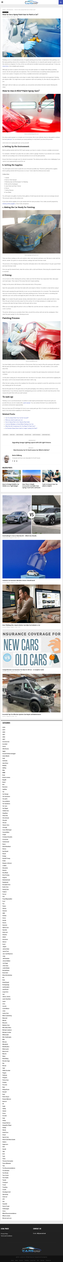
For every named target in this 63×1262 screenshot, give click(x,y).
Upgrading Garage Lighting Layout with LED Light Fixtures (31, 442)
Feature (4, 891)
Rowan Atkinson (6, 1099)
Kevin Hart (5, 972)
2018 (3, 727)
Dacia (3, 844)
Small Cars (5, 1132)
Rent (3, 1094)
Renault (4, 1092)
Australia (4, 760)
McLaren (4, 1022)
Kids (3, 980)
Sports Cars (5, 1137)
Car (3, 791)
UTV (3, 1199)
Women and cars (7, 1218)
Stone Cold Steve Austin (8, 1139)
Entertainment (6, 880)
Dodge (4, 856)
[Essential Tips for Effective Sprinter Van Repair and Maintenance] (31, 693)
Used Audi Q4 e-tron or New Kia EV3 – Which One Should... (19, 536)
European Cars (6, 884)
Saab (3, 1106)
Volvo (4, 1211)
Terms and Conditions (6, 1236)
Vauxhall (4, 1204)
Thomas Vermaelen (7, 1161)
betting (4, 768)
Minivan (4, 1042)
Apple (3, 751)
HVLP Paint (5, 434)
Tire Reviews (5, 1170)
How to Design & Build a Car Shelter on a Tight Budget (10, 485)
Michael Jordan (6, 1032)
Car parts (4, 798)
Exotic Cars (5, 887)
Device (4, 849)
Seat (3, 1118)
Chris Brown (5, 818)
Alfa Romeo (5, 748)
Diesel (4, 853)
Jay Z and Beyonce (7, 953)
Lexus (4, 1001)
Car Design (5, 794)
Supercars (5, 1144)
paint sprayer (27, 403)
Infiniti (4, 937)
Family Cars (5, 889)
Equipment (5, 882)
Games (4, 908)
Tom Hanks (5, 1177)
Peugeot (4, 1077)
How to (4, 922)
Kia (3, 977)
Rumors (4, 1101)
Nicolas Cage (6, 1061)
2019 (3, 729)
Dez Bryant (5, 851)
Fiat (3, 896)
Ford (3, 901)
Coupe (4, 834)
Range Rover (5, 1089)
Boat (3, 775)
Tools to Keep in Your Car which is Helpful (50, 485)
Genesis (4, 910)
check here (5, 66)
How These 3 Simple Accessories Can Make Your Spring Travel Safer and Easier (31, 486)
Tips (3, 1165)
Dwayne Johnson (7, 863)
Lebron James (6, 996)
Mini (3, 1039)
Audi (3, 758)
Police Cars (5, 1080)
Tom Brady (5, 1173)
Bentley (4, 765)
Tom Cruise (5, 1175)
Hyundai (4, 930)
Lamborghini (5, 987)
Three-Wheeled (6, 1163)
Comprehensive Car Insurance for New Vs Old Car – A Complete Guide (23, 670)
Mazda (4, 1020)
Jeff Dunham (5, 958)
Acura (4, 746)
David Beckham (6, 846)
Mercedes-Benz (6, 1027)
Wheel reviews (6, 1215)
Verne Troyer (6, 1206)
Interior (4, 942)
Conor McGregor (7, 830)
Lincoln (4, 1006)
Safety (4, 1108)
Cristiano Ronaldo (7, 837)
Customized (5, 841)
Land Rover (5, 989)
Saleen (4, 1111)
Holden (4, 915)
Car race (4, 806)
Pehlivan (4, 1075)
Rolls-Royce (5, 1096)
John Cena (5, 965)
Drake (4, 860)
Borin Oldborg (7, 16)
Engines (4, 877)
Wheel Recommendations (9, 1213)
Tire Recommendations (8, 1168)
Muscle (4, 1053)
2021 (3, 734)
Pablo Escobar (6, 1070)
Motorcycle (5, 1049)
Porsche (4, 1084)
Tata (3, 1151)
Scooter (4, 1115)
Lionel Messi (5, 1008)
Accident (4, 744)
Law (3, 994)
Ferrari (4, 894)
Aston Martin (5, 756)
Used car (4, 1196)
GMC (3, 913)
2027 (3, 739)
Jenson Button (6, 961)
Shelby (4, 1127)
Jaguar (4, 946)
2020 (3, 732)
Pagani (4, 1073)
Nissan (4, 1065)
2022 (3, 737)
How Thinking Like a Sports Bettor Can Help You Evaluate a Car (21, 625)
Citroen (4, 822)
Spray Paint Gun (45, 434)
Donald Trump (6, 858)
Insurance (5, 939)
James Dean (5, 949)
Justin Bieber (6, 968)
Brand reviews (6, 777)
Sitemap (42, 1260)
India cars (5, 932)
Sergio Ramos (6, 1123)
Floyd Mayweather (7, 899)
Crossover (5, 839)
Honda (4, 920)
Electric (4, 870)
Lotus (3, 1011)
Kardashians (5, 970)
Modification (5, 1046)
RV (3, 1103)
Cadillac (4, 789)
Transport (5, 1182)
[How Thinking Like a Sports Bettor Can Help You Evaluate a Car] (31, 604)
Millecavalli (5, 1034)
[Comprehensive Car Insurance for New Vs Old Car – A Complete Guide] (31, 648)
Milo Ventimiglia (6, 1037)
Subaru (4, 1142)
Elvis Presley (5, 875)
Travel (4, 1185)
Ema (5, 716)
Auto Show (5, 763)
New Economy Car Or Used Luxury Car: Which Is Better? (32, 450)
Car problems (6, 801)
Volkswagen (5, 1208)
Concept (4, 827)
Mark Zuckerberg (7, 1015)
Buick (3, 782)
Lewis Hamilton (6, 999)
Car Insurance (6, 796)
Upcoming (5, 1194)
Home (4, 918)
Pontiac (4, 1082)
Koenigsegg (5, 984)
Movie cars (5, 1051)
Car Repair (5, 808)
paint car (12, 434)
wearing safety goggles (8, 203)
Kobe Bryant (5, 982)
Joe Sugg (5, 963)
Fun (3, 903)
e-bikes (4, 865)
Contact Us (48, 1260)
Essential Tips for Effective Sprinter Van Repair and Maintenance (21, 714)
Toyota (4, 1180)
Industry (4, 934)
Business (4, 787)
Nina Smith (6, 537)
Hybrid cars (5, 927)
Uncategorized (6, 1192)
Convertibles (5, 832)
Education (5, 868)
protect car (28, 434)
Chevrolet (5, 815)
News (3, 1056)
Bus (3, 784)
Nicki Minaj (5, 1058)
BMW (3, 772)
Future (4, 906)
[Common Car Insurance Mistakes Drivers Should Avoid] (31, 559)
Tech (3, 1156)
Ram (3, 1087)
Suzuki (4, 1149)
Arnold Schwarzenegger (9, 753)
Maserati (4, 1018)
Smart (4, 1134)
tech (3, 1153)
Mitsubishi (5, 1044)
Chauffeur (5, 813)
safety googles (36, 434)
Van (3, 1201)
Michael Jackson (7, 1030)
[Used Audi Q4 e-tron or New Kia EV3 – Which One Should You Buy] (31, 514)
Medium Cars (6, 1025)
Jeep (3, 956)
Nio (3, 1063)
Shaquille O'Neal (6, 1125)
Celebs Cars (5, 810)
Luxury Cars (5, 1013)
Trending (4, 1187)
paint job (9, 139)
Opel (3, 1068)
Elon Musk (5, 872)
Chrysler (4, 820)
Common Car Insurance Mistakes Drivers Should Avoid (18, 580)
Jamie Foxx (5, 951)
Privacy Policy (4, 1233)
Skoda (4, 1130)
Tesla (3, 1158)
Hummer (4, 925)
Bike (3, 770)
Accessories (5, 12)
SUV (3, 1146)
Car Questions (6, 803)
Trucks (4, 1189)
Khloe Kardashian (7, 975)
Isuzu (3, 944)
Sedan (4, 1120)
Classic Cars (5, 825)
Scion (4, 1113)
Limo (3, 1003)
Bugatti (4, 779)
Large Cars (5, 992)
